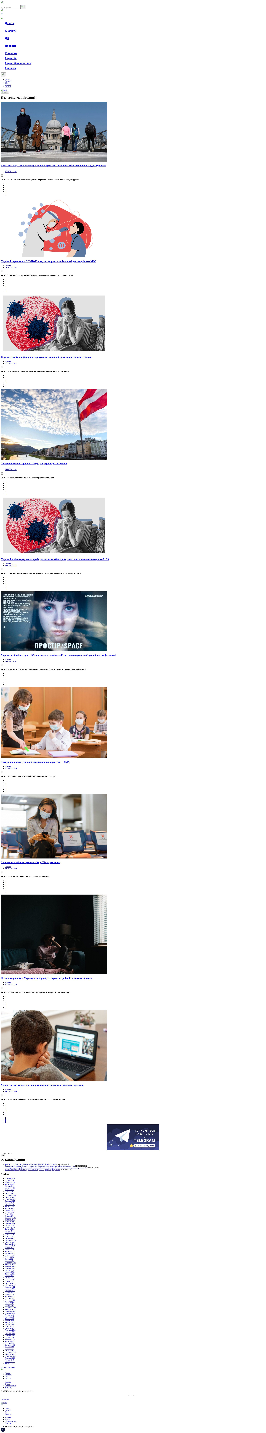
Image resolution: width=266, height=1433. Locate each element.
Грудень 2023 (9, 1238)
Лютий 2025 (9, 1212)
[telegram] (139, 1396)
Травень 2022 (9, 1274)
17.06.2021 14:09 (11, 984)
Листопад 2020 (10, 1307)
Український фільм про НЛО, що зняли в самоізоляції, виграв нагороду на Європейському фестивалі (58, 655)
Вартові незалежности (82, 49)
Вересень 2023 (10, 1244)
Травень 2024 (9, 1229)
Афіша (11, 42)
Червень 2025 (10, 1205)
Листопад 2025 (10, 1195)
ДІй (6, 83)
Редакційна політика (18, 63)
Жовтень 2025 (10, 1197)
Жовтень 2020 (10, 1309)
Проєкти (10, 45)
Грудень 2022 (9, 1261)
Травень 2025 (9, 1206)
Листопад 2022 (10, 1263)
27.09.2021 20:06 (11, 768)
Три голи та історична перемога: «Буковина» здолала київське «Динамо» (31, 1164)
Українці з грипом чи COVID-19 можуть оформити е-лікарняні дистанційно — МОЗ (48, 261)
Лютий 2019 (9, 1347)
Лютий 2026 (9, 1190)
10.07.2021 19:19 (11, 869)
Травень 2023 (9, 1251)
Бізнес (43, 42)
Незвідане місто (14, 49)
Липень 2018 (9, 1360)
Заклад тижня (49, 49)
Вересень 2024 (10, 1221)
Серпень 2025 (10, 1201)
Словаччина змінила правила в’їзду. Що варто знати (30, 862)
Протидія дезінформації (64, 49)
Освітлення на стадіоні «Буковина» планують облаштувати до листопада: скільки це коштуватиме (40, 1166)
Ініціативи (27, 42)
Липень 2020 (9, 1315)
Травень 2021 (9, 1296)
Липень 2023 (9, 1248)
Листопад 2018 (10, 1352)
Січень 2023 (9, 1259)
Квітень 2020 (9, 1321)
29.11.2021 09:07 (11, 661)
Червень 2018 (10, 1362)
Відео (43, 27)
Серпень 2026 (10, 1178)
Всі (3, 1155)
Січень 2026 (9, 1192)
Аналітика (13, 34)
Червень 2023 (10, 1249)
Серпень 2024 (10, 1223)
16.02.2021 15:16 (11, 1091)
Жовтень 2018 (10, 1354)
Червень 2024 (10, 1227)
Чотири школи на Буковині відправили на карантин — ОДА (35, 762)
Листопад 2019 (10, 1330)
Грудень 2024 (9, 1216)
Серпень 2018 (10, 1358)
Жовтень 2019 (10, 1332)
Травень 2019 (9, 1341)
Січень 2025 (9, 1214)
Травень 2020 (9, 1319)
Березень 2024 (10, 1233)
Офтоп (36, 27)
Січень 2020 (9, 1326)
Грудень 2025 (9, 1193)
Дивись (9, 23)
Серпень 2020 (10, 1313)
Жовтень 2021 (10, 1287)
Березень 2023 (10, 1255)
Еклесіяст (104, 49)
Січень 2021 (9, 1304)
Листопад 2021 (10, 1285)
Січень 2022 (9, 1281)
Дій (7, 38)
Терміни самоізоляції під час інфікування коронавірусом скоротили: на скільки (46, 357)
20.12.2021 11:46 (11, 470)
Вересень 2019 (10, 1334)
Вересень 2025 (10, 1199)
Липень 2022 (9, 1270)
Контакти (11, 53)
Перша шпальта (10, 1386)
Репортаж (28, 27)
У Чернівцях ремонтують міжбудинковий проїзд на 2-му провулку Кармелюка (32, 1170)
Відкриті (25, 49)
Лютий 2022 (9, 1279)
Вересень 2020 (10, 1311)
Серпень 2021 (10, 1291)
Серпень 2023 (10, 1246)
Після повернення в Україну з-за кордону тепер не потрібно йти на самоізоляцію (46, 978)
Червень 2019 (10, 1339)
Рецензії (19, 42)
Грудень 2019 (9, 1328)
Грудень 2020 (9, 1306)
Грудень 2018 (9, 1350)
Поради (35, 42)
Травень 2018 (9, 1364)
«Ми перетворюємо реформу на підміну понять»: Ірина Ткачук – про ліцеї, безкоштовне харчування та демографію (46, 1168)
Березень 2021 (10, 1300)
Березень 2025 (10, 1210)
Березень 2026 (10, 1188)
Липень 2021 (9, 1293)
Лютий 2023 (9, 1257)
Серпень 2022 (10, 1268)
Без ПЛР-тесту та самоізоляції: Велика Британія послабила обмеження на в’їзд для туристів (53, 165)
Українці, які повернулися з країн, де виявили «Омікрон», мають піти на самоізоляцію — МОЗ (55, 559)
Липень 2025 (9, 1203)
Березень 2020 (10, 1322)
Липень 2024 (9, 1225)
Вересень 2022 (10, 1266)
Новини (12, 27)
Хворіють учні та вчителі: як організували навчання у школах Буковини (42, 1085)
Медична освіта (36, 49)
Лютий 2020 (9, 1324)
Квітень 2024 (9, 1231)
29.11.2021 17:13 (11, 565)
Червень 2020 (10, 1317)
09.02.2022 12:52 (11, 267)
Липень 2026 (9, 1180)
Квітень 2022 (9, 1276)
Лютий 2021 (9, 1302)
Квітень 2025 (9, 1208)
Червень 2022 (10, 1272)
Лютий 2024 (9, 1235)
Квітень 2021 (9, 1298)
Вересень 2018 (10, 1356)
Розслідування (24, 34)
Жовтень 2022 (10, 1264)
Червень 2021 (10, 1294)
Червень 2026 (10, 1182)
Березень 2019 (10, 1345)
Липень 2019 (9, 1337)
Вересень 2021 (10, 1289)
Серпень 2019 (10, 1336)
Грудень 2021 (9, 1283)
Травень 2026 (9, 1184)
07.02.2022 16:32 (11, 363)
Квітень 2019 (9, 1343)
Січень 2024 (9, 1236)
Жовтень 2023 (10, 1242)
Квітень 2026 (9, 1186)
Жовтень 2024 (10, 1220)
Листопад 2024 (10, 1218)
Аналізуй (10, 30)
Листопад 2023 (10, 1240)
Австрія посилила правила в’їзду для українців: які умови (34, 463)
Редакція (11, 58)
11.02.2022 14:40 (11, 172)
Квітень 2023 (9, 1253)
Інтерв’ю (20, 27)
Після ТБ (95, 49)
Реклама (50, 42)
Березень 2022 (10, 1278)
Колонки (34, 34)
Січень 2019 (9, 1349)
